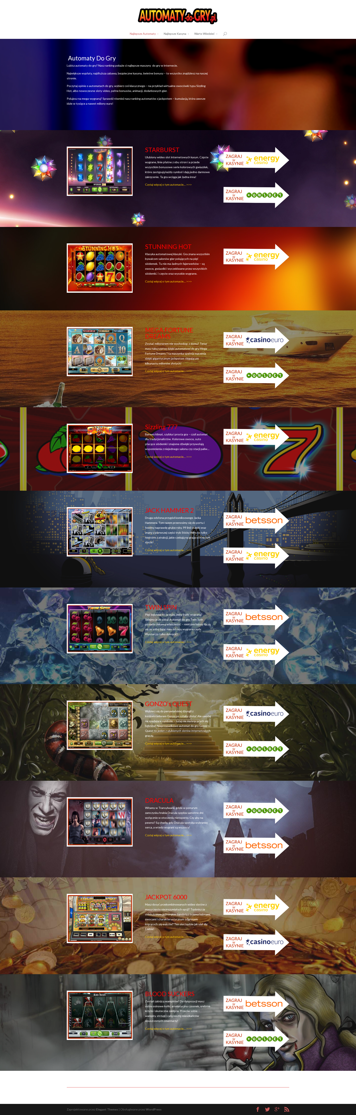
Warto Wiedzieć (204, 33)
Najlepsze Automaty (143, 33)
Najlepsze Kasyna (175, 33)
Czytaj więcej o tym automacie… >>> (168, 184)
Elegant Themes (107, 1109)
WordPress (154, 1109)
